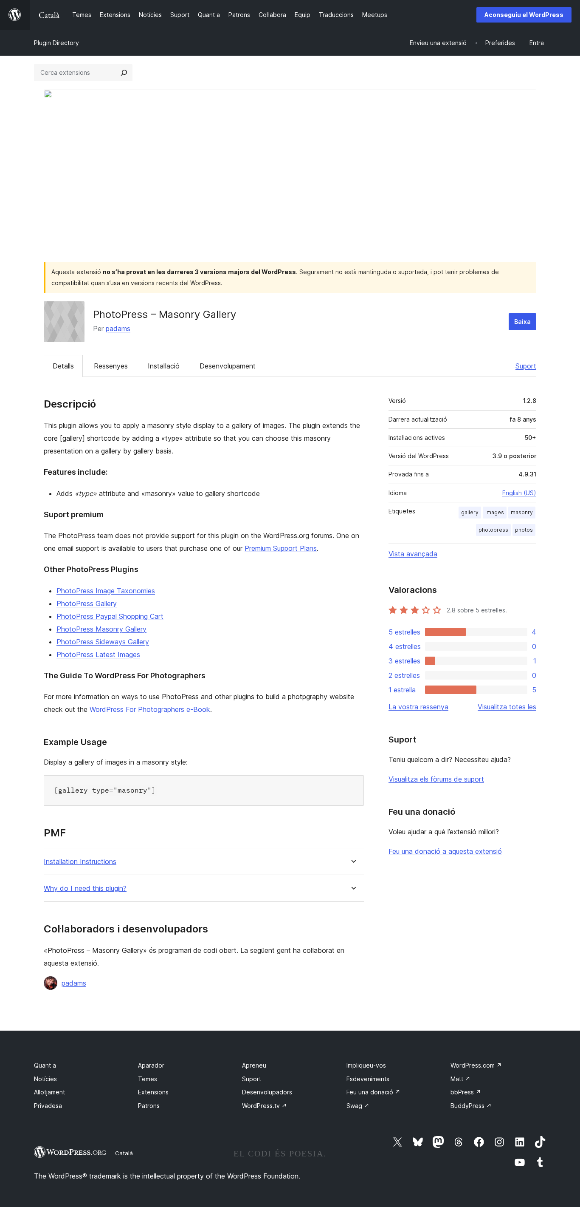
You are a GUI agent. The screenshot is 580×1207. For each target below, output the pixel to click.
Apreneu (254, 1065)
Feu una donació (373, 1092)
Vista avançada (413, 554)
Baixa (522, 321)
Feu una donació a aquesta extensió (445, 851)
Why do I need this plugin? (85, 888)
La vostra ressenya (418, 707)
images (494, 512)
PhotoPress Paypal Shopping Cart (109, 616)
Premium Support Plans (281, 548)
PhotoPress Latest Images (98, 654)
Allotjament (49, 1092)
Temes (147, 1078)
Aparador (151, 1065)
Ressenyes (111, 366)
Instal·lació (164, 366)
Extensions (153, 1092)
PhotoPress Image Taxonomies (105, 590)
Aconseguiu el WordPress (523, 14)
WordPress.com (476, 1065)
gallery (470, 512)
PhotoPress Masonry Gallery (101, 629)
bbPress (465, 1092)
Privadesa (48, 1105)
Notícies (45, 1078)
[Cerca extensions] (123, 72)
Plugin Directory (56, 42)
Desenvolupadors (267, 1092)
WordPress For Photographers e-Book (150, 709)
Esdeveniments (367, 1078)
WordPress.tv (264, 1105)
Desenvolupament (228, 366)
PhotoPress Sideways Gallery (102, 642)
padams (118, 328)
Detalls (63, 366)
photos (524, 530)
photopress (493, 530)
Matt (460, 1078)
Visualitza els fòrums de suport (436, 779)
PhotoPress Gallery (86, 603)
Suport (525, 366)
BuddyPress (471, 1105)
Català (124, 1153)
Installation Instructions (80, 862)
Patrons (149, 1105)
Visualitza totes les (507, 707)
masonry (522, 512)
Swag (357, 1105)
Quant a (45, 1065)
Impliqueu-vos (366, 1065)
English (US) (519, 492)
